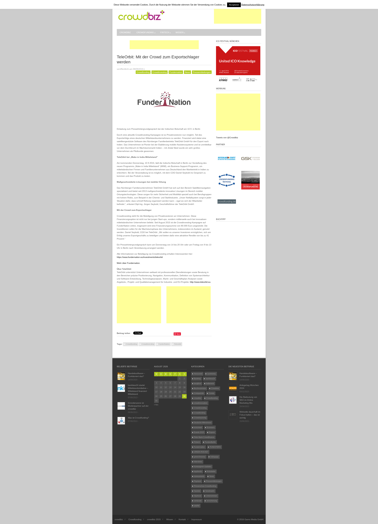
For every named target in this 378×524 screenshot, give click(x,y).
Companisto (199, 393)
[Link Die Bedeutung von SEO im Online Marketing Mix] (232, 400)
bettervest (210, 383)
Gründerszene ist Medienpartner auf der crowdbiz (138, 406)
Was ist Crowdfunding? (138, 418)
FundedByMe (210, 442)
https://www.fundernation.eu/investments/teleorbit (140, 257)
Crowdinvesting (159, 72)
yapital (196, 506)
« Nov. (156, 405)
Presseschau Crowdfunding (205, 486)
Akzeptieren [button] (234, 5)
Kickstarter (211, 471)
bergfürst (197, 383)
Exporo (212, 432)
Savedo (197, 491)
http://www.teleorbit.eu (200, 282)
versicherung (212, 501)
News (187, 72)
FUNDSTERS (215, 447)
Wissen (180, 32)
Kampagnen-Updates (202, 467)
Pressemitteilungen (202, 72)
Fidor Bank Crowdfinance (204, 437)
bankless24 (210, 379)
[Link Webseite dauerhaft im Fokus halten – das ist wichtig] (232, 414)
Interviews (198, 462)
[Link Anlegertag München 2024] (232, 388)
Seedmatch (209, 491)
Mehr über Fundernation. (128, 263)
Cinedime (215, 388)
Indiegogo (214, 457)
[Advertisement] (237, 16)
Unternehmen (211, 496)
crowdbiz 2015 (154, 519)
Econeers (211, 427)
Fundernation (176, 72)
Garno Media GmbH (254, 519)
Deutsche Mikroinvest (202, 423)
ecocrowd (198, 427)
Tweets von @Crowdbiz (227, 137)
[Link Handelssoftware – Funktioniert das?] (121, 376)
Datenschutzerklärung (252, 4)
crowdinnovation (200, 403)
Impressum (196, 519)
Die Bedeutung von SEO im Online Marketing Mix (248, 400)
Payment (197, 481)
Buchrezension (200, 388)
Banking (197, 379)
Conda (211, 393)
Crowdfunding (145, 32)
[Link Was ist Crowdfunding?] (121, 420)
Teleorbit (177, 344)
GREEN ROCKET (201, 452)
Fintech (164, 32)
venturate (198, 501)
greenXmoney (199, 457)
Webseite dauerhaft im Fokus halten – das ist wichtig (249, 415)
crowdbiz (125, 32)
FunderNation (164, 344)
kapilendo (198, 471)
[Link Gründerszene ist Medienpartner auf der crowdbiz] (121, 406)
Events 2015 (199, 432)
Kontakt (182, 519)
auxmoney (211, 374)
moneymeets (199, 476)
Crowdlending (199, 413)
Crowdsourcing (200, 418)
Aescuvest (198, 374)
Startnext (197, 496)
